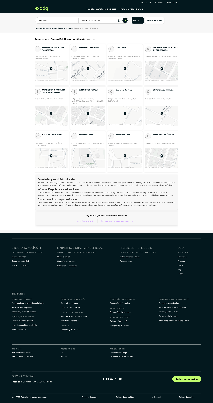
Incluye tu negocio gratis (131, 9)
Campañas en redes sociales (121, 356)
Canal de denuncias (90, 397)
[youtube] (120, 380)
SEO (62, 352)
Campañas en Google (118, 352)
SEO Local (65, 356)
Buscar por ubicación (20, 265)
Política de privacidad (125, 397)
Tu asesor (159, 2)
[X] (115, 379)
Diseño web (16, 349)
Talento (181, 274)
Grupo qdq (146, 2)
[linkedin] (111, 379)
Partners (181, 265)
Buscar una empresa (20, 257)
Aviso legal (156, 397)
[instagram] (107, 379)
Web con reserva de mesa (22, 356)
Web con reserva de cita (22, 352)
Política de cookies (186, 397)
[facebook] (103, 379)
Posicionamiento (68, 349)
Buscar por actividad (20, 261)
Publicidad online (117, 349)
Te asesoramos (126, 261)
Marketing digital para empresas (101, 9)
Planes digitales (63, 257)
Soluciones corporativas (67, 266)
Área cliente (172, 2)
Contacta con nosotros (186, 379)
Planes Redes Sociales (66, 261)
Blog (179, 269)
